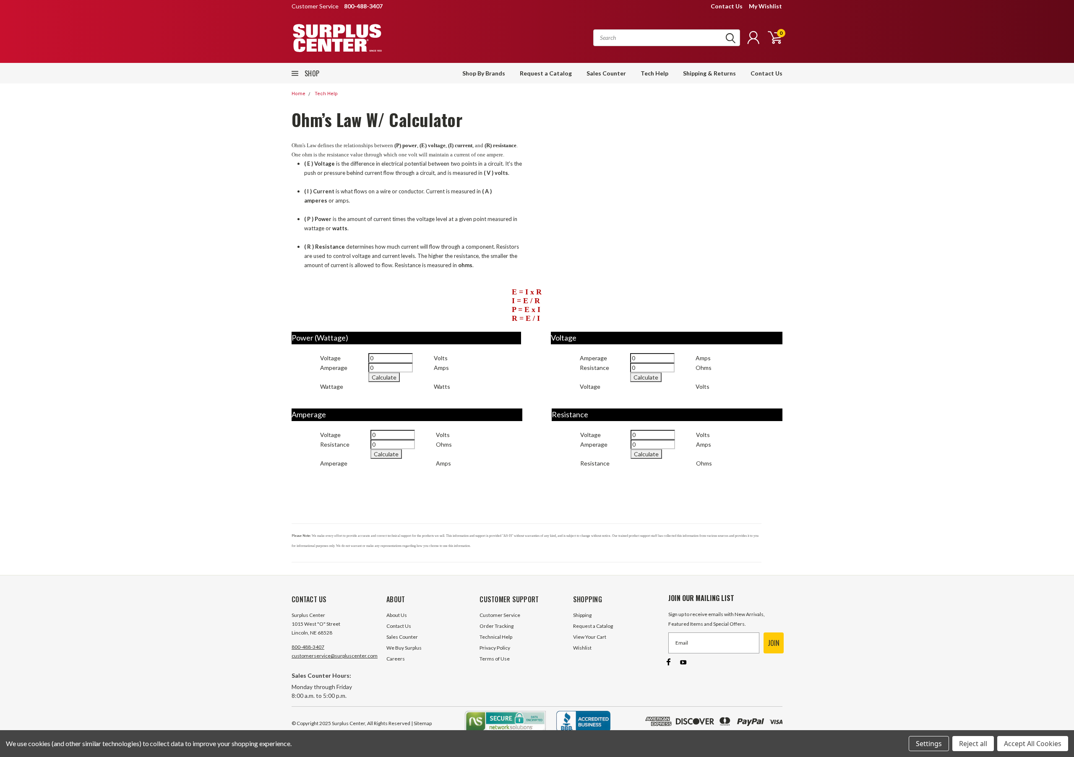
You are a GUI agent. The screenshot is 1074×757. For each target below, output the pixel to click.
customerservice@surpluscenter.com (335, 656)
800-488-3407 (308, 647)
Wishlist (582, 648)
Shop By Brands (483, 73)
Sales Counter (606, 73)
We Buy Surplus (404, 648)
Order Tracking (497, 626)
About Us (396, 615)
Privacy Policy (495, 648)
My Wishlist (765, 6)
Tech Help (654, 73)
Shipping (582, 615)
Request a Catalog (546, 73)
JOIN (773, 643)
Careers (395, 659)
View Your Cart (589, 637)
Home (298, 93)
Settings (929, 743)
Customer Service (500, 615)
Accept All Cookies (1032, 743)
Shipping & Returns (709, 73)
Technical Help (496, 637)
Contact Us (727, 6)
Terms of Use (495, 659)
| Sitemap (421, 723)
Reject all (973, 743)
